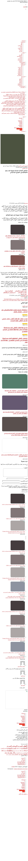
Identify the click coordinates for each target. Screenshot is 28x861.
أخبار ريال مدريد (20, 67)
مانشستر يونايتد (8, 754)
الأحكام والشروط (21, 763)
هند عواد (25, 203)
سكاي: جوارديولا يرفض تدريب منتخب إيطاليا (15, 94)
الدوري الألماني (20, 69)
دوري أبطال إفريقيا (19, 56)
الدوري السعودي (20, 83)
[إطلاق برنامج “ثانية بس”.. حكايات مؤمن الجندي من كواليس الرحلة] (18, 591)
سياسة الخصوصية (21, 761)
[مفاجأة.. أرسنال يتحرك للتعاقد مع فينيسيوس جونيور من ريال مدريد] (18, 234)
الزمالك (21, 46)
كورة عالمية (23, 64)
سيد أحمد (23, 675)
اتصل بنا (23, 760)
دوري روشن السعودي (20, 752)
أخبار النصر (20, 81)
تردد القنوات (23, 63)
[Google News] (24, 296)
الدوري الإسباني (22, 292)
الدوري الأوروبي (20, 70)
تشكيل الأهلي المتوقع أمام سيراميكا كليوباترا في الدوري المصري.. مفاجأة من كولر (14, 340)
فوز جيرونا (24, 294)
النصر (22, 750)
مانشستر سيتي (15, 754)
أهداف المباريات (22, 62)
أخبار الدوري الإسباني (21, 291)
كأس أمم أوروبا (20, 58)
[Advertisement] (14, 25)
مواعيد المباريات (22, 86)
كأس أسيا (21, 57)
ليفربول (20, 754)
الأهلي (25, 746)
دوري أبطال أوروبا (19, 75)
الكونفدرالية (20, 55)
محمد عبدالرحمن (21, 666)
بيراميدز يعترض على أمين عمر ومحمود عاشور (15, 100)
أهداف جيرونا (9, 291)
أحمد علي (23, 685)
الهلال (20, 750)
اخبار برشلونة (20, 68)
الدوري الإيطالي (20, 74)
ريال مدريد (12, 752)
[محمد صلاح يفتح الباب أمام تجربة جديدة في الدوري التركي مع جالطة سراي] (14, 431)
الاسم (25, 478)
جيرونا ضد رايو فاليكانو (9, 292)
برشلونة (10, 750)
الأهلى (21, 44)
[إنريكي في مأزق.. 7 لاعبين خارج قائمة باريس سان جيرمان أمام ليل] (14, 452)
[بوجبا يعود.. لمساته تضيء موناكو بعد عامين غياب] (18, 264)
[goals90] (25, 6)
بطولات (23, 52)
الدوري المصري (20, 45)
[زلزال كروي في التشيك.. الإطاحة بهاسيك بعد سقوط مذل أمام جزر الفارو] (14, 409)
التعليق (25, 467)
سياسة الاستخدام (21, 764)
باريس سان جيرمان (16, 750)
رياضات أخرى (22, 87)
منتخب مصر (20, 51)
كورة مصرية (23, 42)
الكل (21, 43)
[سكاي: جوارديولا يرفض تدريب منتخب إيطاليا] (18, 249)
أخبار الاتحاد (20, 80)
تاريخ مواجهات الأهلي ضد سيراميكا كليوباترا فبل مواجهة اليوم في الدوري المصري (15, 329)
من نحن (23, 759)
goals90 (13, 766)
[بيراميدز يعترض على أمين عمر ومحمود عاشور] (16, 596)
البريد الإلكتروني (23, 481)
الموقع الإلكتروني (23, 483)
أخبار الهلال (20, 82)
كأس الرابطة (20, 49)
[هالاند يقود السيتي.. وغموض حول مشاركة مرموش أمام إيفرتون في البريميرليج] (14, 388)
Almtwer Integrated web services (20, 768)
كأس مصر (20, 50)
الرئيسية (23, 40)
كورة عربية (23, 76)
